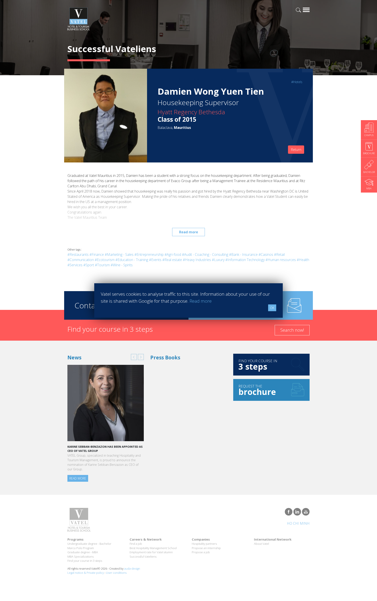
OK (272, 308)
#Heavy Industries (197, 259)
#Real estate (172, 259)
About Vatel (261, 544)
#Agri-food (173, 254)
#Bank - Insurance (243, 254)
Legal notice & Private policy (85, 573)
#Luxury (218, 259)
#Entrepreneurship (149, 254)
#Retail (279, 254)
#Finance (96, 254)
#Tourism (102, 265)
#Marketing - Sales (119, 254)
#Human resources (281, 259)
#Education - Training (131, 259)
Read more (188, 232)
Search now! (292, 330)
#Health (303, 259)
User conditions (116, 573)
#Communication (80, 259)
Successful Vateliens (143, 556)
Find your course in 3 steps (84, 561)
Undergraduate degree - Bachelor (89, 544)
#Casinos (266, 254)
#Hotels (296, 82)
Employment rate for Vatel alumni (151, 552)
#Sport (88, 265)
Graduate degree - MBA (82, 552)
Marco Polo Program (80, 548)
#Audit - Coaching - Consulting (205, 254)
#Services (74, 265)
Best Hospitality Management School (153, 548)
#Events (155, 259)
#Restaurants (78, 254)
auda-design (132, 568)
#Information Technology (245, 259)
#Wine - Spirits (122, 265)
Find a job (136, 544)
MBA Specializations (80, 556)
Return (296, 149)
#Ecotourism (105, 259)
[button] (134, 357)
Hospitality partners (204, 544)
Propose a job (201, 552)
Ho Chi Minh (298, 523)
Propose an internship (206, 548)
